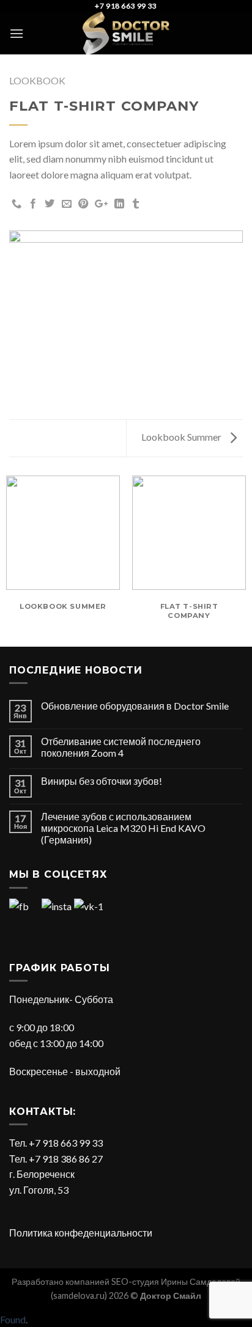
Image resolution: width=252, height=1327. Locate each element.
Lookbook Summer (182, 437)
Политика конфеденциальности (80, 1232)
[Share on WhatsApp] (16, 204)
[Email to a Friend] (67, 204)
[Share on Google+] (101, 204)
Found (13, 1319)
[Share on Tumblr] (136, 204)
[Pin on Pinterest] (83, 204)
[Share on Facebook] (33, 204)
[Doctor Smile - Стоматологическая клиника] (126, 33)
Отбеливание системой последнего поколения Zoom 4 (121, 747)
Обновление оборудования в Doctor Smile (135, 705)
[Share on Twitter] (49, 204)
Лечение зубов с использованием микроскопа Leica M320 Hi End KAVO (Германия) (123, 828)
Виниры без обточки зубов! (101, 781)
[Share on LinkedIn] (119, 204)
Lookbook (37, 80)
